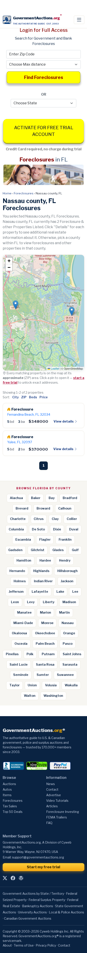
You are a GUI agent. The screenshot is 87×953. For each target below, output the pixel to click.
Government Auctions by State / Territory (33, 893)
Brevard (22, 508)
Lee (75, 592)
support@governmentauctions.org (38, 857)
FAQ (49, 823)
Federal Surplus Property (47, 900)
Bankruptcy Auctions (37, 906)
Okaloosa (19, 633)
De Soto (38, 529)
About (7, 945)
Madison (69, 602)
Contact (52, 789)
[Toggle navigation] (79, 20)
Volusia (51, 685)
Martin (64, 612)
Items (7, 795)
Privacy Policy (46, 945)
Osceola (20, 644)
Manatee (24, 612)
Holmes (20, 581)
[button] (15, 304)
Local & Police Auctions (66, 912)
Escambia (23, 540)
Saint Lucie (19, 665)
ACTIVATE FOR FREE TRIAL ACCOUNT (43, 131)
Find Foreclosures (43, 77)
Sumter (43, 675)
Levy (31, 602)
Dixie (57, 529)
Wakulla (71, 685)
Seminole (20, 675)
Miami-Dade (23, 623)
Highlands (41, 571)
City (15, 397)
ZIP (24, 397)
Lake (60, 592)
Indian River (43, 581)
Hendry (64, 560)
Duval (73, 529)
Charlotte (18, 519)
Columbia (16, 529)
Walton (29, 696)
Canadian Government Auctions (27, 918)
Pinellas (12, 654)
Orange (69, 633)
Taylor (14, 685)
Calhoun (64, 508)
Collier (72, 519)
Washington (53, 696)
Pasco (67, 644)
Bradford (70, 498)
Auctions (9, 784)
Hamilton (24, 560)
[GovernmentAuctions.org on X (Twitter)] (5, 878)
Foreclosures (23, 193)
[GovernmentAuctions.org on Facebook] (13, 878)
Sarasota (69, 665)
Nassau (68, 623)
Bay (52, 498)
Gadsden (15, 550)
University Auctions (32, 912)
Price (43, 397)
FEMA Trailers (56, 817)
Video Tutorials (57, 800)
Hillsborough (67, 571)
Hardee (45, 560)
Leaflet (54, 368)
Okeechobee (45, 633)
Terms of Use (24, 945)
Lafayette (40, 592)
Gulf (75, 550)
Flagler (45, 540)
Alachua (16, 498)
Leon (15, 602)
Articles (52, 806)
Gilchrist (37, 550)
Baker (35, 498)
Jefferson (16, 592)
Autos (7, 789)
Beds (33, 397)
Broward (43, 508)
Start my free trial (43, 867)
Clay (55, 519)
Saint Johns (72, 654)
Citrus (39, 519)
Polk (30, 654)
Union (32, 685)
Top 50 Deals (13, 812)
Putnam (48, 654)
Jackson (67, 581)
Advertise (53, 795)
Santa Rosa (45, 665)
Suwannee (65, 675)
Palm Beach (45, 644)
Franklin (65, 540)
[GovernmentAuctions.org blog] (21, 878)
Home (7, 193)
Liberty (48, 602)
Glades (58, 550)
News (50, 784)
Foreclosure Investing (62, 812)
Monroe (47, 623)
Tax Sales (10, 806)
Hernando (17, 571)
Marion (45, 612)
